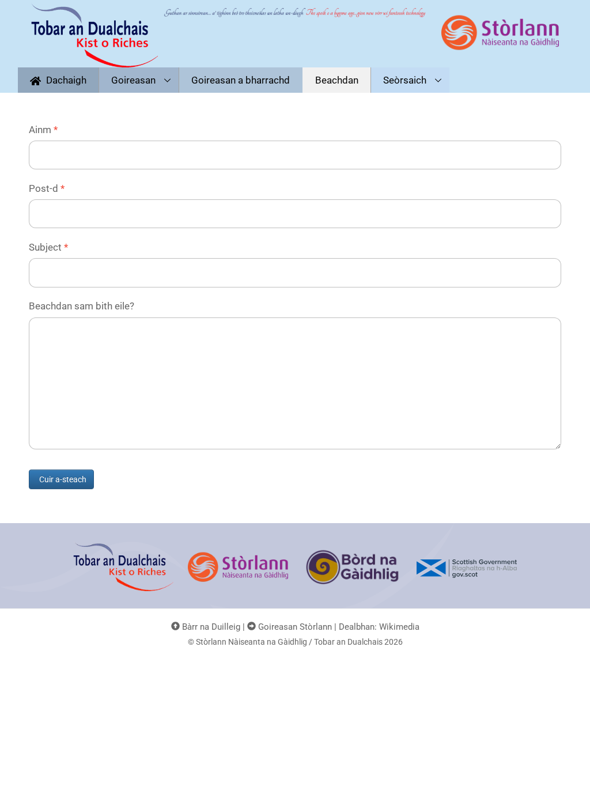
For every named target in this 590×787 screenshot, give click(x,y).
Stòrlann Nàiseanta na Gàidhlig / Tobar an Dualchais (289, 641)
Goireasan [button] (133, 80)
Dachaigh (65, 80)
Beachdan (336, 80)
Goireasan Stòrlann (294, 627)
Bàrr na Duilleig (210, 627)
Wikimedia (399, 627)
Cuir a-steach (62, 479)
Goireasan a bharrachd (240, 80)
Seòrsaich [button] (404, 80)
